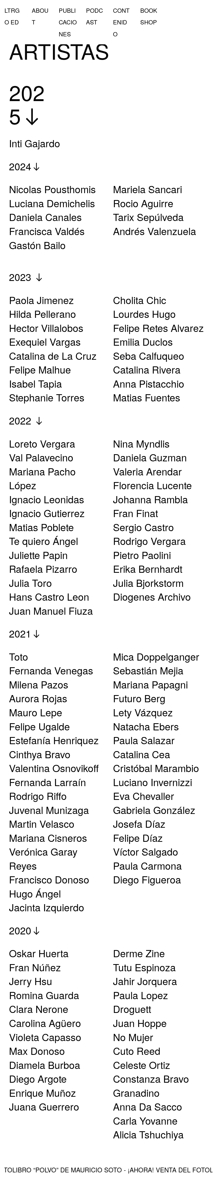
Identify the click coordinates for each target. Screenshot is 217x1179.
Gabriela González (154, 810)
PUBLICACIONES (68, 22)
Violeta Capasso (45, 1037)
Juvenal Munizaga (49, 810)
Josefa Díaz (139, 823)
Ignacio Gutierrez (47, 513)
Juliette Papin (38, 555)
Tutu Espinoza (144, 967)
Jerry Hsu (30, 981)
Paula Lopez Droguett (140, 1002)
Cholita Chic (139, 300)
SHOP (148, 22)
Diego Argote (38, 1078)
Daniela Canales (45, 217)
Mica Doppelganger (156, 656)
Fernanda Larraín (49, 782)
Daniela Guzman (150, 457)
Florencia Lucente (152, 485)
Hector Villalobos (46, 327)
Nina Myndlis (141, 443)
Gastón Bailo (37, 245)
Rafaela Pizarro (43, 568)
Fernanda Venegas (51, 670)
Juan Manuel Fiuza (51, 610)
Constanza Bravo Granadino (151, 1085)
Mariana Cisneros (48, 837)
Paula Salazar (144, 740)
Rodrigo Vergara (149, 541)
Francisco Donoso (49, 879)
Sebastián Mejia (148, 670)
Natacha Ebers (146, 726)
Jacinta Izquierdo (46, 907)
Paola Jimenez (41, 300)
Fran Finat (135, 513)
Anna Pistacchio (148, 383)
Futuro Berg (139, 698)
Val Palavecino (41, 457)
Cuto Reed (136, 1050)
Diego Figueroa (147, 879)
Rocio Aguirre (143, 203)
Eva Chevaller (143, 795)
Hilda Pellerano (42, 313)
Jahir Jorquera (145, 981)
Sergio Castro (143, 527)
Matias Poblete (41, 527)
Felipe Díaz (138, 837)
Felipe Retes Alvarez (158, 327)
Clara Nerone (38, 1009)
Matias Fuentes (146, 397)
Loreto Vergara (42, 443)
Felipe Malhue (40, 369)
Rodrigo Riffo (38, 795)
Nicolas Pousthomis (52, 189)
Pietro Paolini (142, 555)
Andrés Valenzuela (154, 231)
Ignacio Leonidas (46, 499)
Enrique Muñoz (42, 1092)
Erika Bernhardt (147, 568)
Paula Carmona (147, 865)
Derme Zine (139, 953)
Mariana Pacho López (42, 478)
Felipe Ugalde (39, 726)
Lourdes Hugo (144, 313)
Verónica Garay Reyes (43, 858)
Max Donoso (37, 1050)
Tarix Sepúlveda (148, 217)
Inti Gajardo (34, 143)
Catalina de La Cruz (53, 355)
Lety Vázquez (143, 712)
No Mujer (133, 1037)
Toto (18, 656)
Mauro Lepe (35, 712)
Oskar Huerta (39, 953)
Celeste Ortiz (141, 1064)
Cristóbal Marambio (156, 768)
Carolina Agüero (45, 1023)
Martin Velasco (41, 823)
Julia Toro (30, 582)
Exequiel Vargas (45, 341)
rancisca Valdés (50, 231)
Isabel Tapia (35, 383)
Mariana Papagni (150, 684)
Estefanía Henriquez (54, 740)
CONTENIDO (121, 22)
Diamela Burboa (44, 1064)
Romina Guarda (44, 995)
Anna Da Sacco (147, 1106)
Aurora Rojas (38, 698)
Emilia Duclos (143, 341)
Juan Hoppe (140, 1023)
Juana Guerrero (44, 1106)
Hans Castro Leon (49, 596)
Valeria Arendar (147, 471)
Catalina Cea (141, 754)
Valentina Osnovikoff (54, 768)
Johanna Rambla (150, 499)
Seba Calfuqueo (148, 355)
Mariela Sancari (147, 189)
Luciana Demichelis (52, 203)
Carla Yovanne (145, 1120)
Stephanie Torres (46, 397)
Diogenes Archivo (152, 596)
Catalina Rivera (146, 369)
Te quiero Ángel (43, 541)
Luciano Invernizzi (152, 782)
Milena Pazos (38, 684)
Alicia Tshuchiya (148, 1134)
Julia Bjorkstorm (148, 582)
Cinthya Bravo (39, 754)
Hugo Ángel (35, 893)
